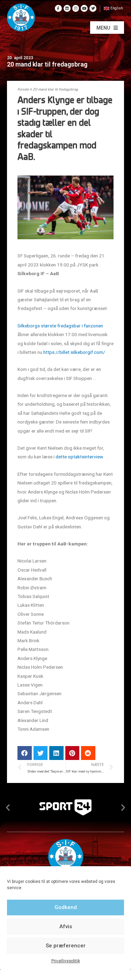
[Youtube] (84, 8)
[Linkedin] (67, 8)
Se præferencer (66, 945)
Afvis (65, 926)
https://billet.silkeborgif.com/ (74, 352)
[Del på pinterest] (72, 753)
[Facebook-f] (58, 8)
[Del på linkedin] (56, 753)
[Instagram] (75, 8)
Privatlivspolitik (65, 961)
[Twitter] (92, 8)
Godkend (65, 907)
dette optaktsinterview (79, 456)
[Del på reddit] (88, 753)
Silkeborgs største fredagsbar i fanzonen (60, 325)
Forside (23, 90)
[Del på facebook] (24, 753)
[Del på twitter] (41, 753)
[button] (107, 27)
